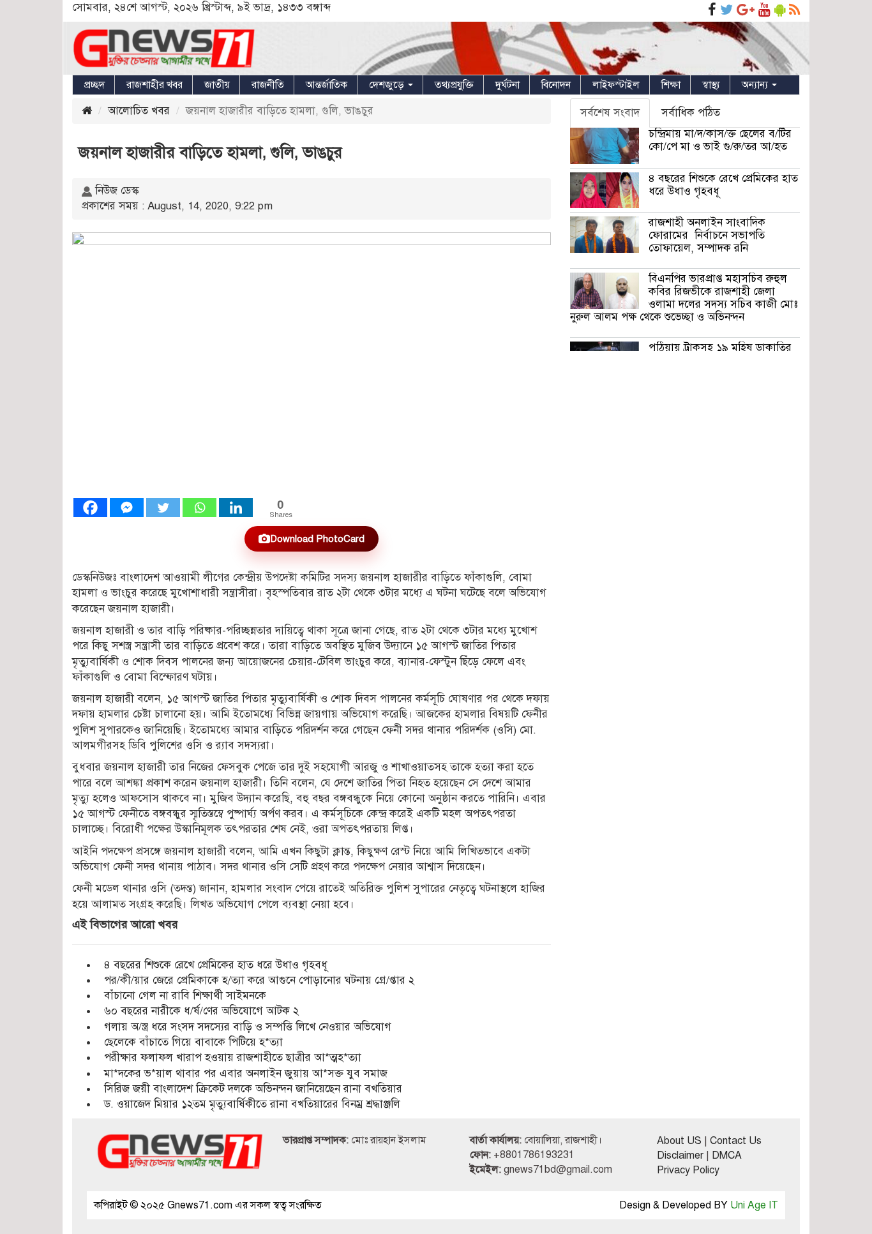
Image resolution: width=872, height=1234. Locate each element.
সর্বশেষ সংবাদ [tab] (610, 112)
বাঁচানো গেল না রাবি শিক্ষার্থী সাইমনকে (185, 995)
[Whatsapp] (199, 507)
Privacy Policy (688, 1170)
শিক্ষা (670, 85)
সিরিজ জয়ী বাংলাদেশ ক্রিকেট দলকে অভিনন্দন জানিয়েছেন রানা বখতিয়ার (254, 1088)
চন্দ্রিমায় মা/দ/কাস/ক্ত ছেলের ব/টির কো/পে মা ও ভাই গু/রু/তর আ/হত (720, 140)
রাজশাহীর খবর (154, 85)
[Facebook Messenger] (127, 507)
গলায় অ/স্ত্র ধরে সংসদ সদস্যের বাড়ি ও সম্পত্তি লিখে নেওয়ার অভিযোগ (247, 1027)
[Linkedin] (236, 507)
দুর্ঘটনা (507, 85)
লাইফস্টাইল (616, 85)
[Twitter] (163, 507)
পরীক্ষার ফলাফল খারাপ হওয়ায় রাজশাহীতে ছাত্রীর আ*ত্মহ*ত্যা (232, 1057)
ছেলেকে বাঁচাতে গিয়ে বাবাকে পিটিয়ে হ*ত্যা (193, 1042)
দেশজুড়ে (388, 85)
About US (679, 1140)
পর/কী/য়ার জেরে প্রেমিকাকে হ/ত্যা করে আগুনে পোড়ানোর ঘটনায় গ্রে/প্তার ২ (260, 980)
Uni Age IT (754, 1205)
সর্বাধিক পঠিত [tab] (690, 112)
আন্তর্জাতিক (326, 85)
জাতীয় (217, 85)
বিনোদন (556, 85)
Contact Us (736, 1140)
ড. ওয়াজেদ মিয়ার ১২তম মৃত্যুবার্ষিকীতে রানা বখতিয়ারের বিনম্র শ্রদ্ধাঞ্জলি (252, 1104)
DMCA (727, 1155)
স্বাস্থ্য (711, 85)
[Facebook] (90, 507)
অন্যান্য (756, 85)
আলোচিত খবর (139, 110)
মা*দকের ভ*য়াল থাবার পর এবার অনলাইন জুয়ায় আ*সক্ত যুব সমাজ (245, 1073)
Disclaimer (680, 1155)
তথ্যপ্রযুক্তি (454, 85)
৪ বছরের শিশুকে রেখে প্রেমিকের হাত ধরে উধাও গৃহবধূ (215, 965)
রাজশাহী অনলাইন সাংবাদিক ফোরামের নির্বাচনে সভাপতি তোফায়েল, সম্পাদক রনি (707, 235)
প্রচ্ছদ (94, 85)
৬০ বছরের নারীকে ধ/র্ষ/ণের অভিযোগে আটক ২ (201, 1011)
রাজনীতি (268, 85)
